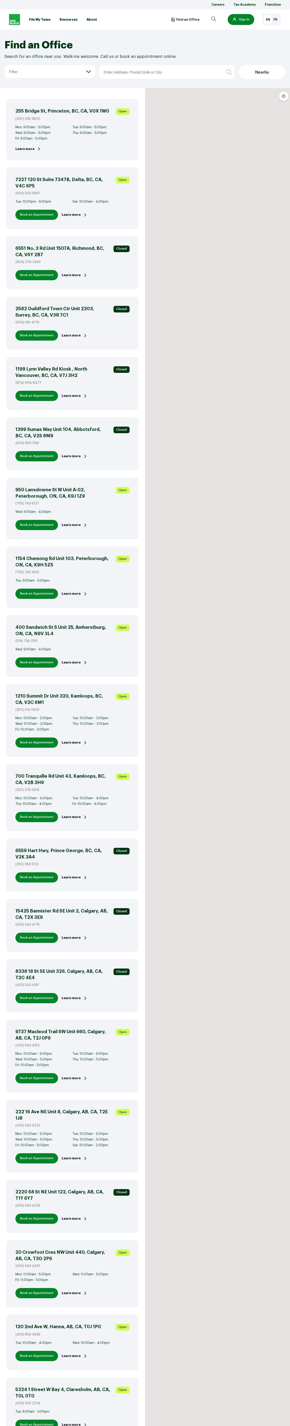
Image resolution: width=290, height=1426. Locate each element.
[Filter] (9, 65)
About (92, 19)
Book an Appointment (36, 214)
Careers (218, 4)
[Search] (214, 19)
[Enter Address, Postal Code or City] (128, 65)
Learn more (24, 148)
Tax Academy (245, 4)
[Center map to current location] (283, 96)
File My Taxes (40, 19)
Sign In (244, 19)
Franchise (273, 4)
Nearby (262, 72)
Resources (68, 19)
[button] (241, 19)
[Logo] (14, 19)
